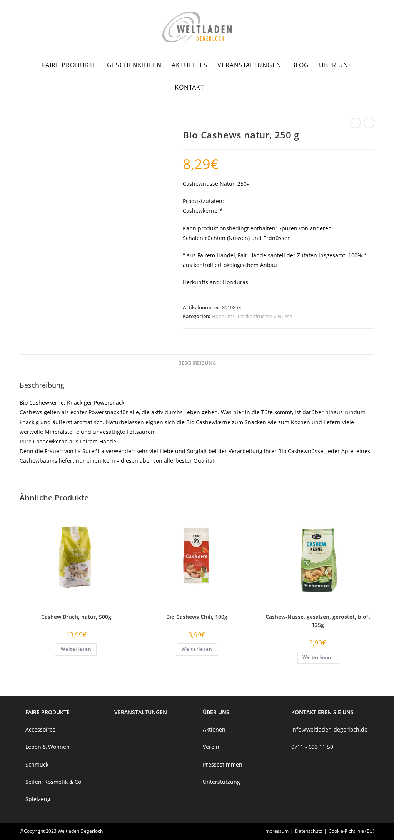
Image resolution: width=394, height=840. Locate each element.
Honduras (223, 316)
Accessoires (40, 729)
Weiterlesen (76, 649)
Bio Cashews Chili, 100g (196, 616)
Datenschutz (308, 831)
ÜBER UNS (216, 712)
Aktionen (214, 729)
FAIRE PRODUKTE (47, 712)
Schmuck (36, 764)
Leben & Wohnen (47, 746)
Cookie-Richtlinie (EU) (351, 831)
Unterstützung (221, 781)
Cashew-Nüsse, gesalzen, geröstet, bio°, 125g (317, 620)
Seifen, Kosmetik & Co (53, 781)
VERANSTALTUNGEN (140, 712)
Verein (211, 746)
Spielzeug (37, 799)
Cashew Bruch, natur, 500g (76, 616)
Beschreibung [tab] (197, 363)
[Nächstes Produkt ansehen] (369, 123)
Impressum (276, 831)
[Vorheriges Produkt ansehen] (355, 123)
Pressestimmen (222, 764)
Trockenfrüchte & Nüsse (264, 316)
